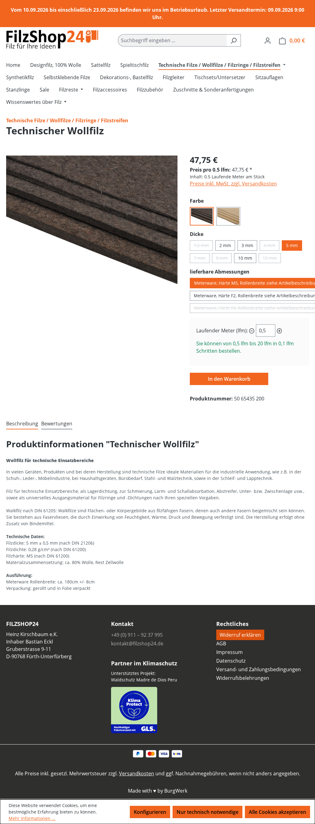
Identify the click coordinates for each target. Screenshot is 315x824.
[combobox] (172, 40)
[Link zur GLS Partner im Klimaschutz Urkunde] (134, 708)
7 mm (201, 259)
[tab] (22, 423)
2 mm (225, 245)
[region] (92, 220)
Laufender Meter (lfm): (222, 330)
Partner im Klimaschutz (144, 663)
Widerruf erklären (240, 634)
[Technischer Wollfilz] (91, 220)
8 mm (224, 259)
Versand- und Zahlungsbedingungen (258, 669)
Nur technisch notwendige (207, 812)
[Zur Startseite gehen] (52, 39)
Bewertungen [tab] (56, 423)
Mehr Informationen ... (32, 818)
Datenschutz (230, 660)
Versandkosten (136, 773)
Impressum (229, 652)
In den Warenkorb (229, 378)
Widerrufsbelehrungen (242, 678)
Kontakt (122, 623)
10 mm (245, 258)
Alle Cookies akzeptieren (277, 812)
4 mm (271, 246)
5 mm (292, 245)
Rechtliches (232, 623)
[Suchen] (233, 40)
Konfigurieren (150, 812)
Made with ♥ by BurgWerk (157, 790)
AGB (221, 643)
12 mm (272, 259)
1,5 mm (203, 246)
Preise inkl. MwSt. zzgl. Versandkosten (233, 183)
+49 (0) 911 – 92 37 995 (137, 634)
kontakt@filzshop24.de (137, 643)
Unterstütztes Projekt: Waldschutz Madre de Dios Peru (144, 676)
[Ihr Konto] (267, 40)
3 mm (247, 245)
